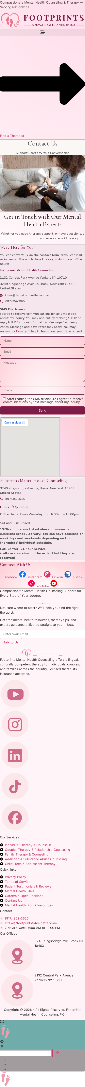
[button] (42, 32)
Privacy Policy (26, 331)
